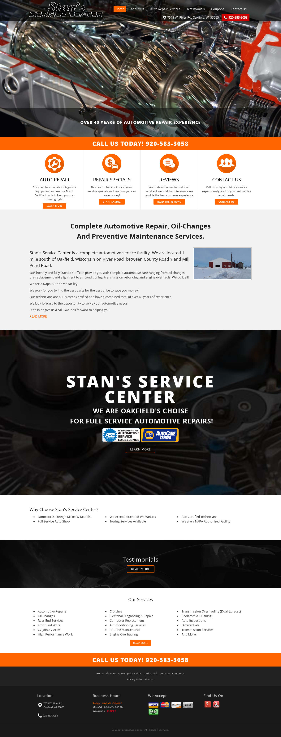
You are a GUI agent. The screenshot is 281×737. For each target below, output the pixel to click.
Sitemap (149, 679)
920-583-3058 (50, 715)
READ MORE (38, 316)
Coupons (217, 9)
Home (119, 9)
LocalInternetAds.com (128, 729)
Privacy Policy (135, 679)
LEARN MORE (140, 449)
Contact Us (239, 9)
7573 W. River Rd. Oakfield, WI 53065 (53, 705)
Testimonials (196, 9)
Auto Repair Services (165, 9)
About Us (137, 9)
